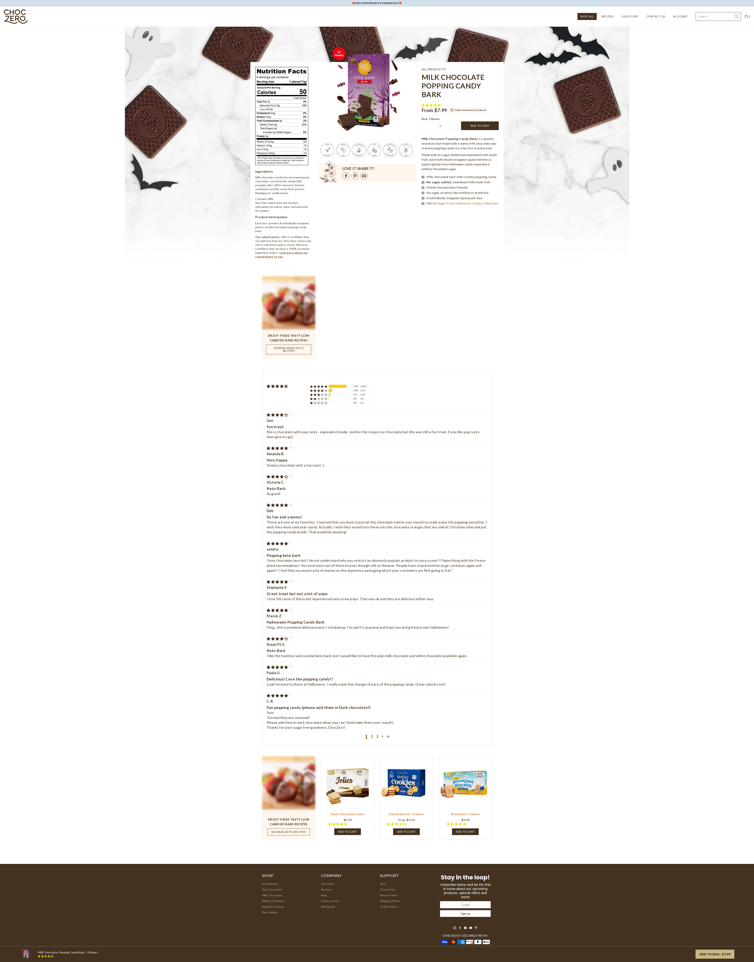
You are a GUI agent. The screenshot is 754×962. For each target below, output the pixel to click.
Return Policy (389, 895)
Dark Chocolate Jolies (347, 814)
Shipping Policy (390, 901)
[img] (278, 415)
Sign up (465, 913)
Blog (324, 895)
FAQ (383, 883)
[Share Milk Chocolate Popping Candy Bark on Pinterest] (355, 175)
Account (680, 16)
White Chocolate (273, 901)
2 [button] (372, 736)
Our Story (629, 16)
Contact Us (655, 16)
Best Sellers (270, 912)
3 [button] (377, 736)
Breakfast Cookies (465, 814)
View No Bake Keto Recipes (289, 349)
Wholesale (328, 906)
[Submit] (736, 16)
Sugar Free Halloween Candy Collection (467, 203)
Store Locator (330, 901)
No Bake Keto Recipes (289, 831)
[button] (432, 105)
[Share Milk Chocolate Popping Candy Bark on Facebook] (346, 175)
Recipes (608, 16)
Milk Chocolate (272, 895)
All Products (270, 883)
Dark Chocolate (272, 889)
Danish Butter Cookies (406, 814)
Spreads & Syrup (273, 906)
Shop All (587, 16)
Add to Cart (406, 831)
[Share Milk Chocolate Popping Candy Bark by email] (364, 175)
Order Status (388, 906)
